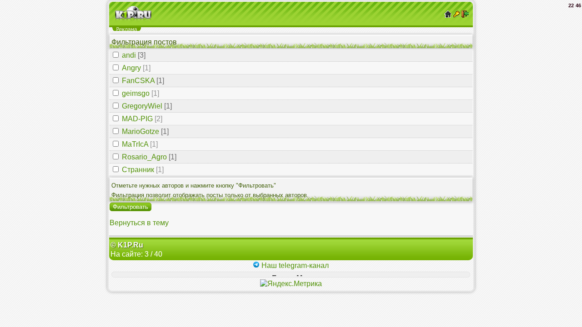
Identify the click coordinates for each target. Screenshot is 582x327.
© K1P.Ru (126, 245)
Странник (138, 169)
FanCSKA (138, 80)
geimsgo (136, 93)
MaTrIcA (135, 144)
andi (129, 55)
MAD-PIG (137, 119)
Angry (131, 68)
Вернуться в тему (139, 223)
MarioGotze (140, 131)
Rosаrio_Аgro (144, 157)
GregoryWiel (142, 106)
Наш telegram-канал (294, 265)
